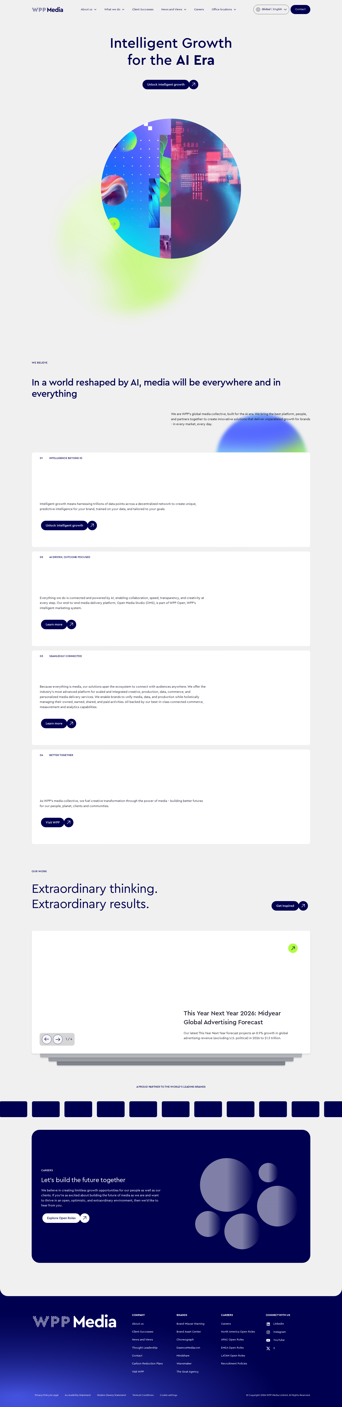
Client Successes (142, 9)
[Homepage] (74, 1321)
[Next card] (58, 1039)
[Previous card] (46, 1039)
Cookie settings (168, 1395)
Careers (199, 9)
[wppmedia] (47, 9)
